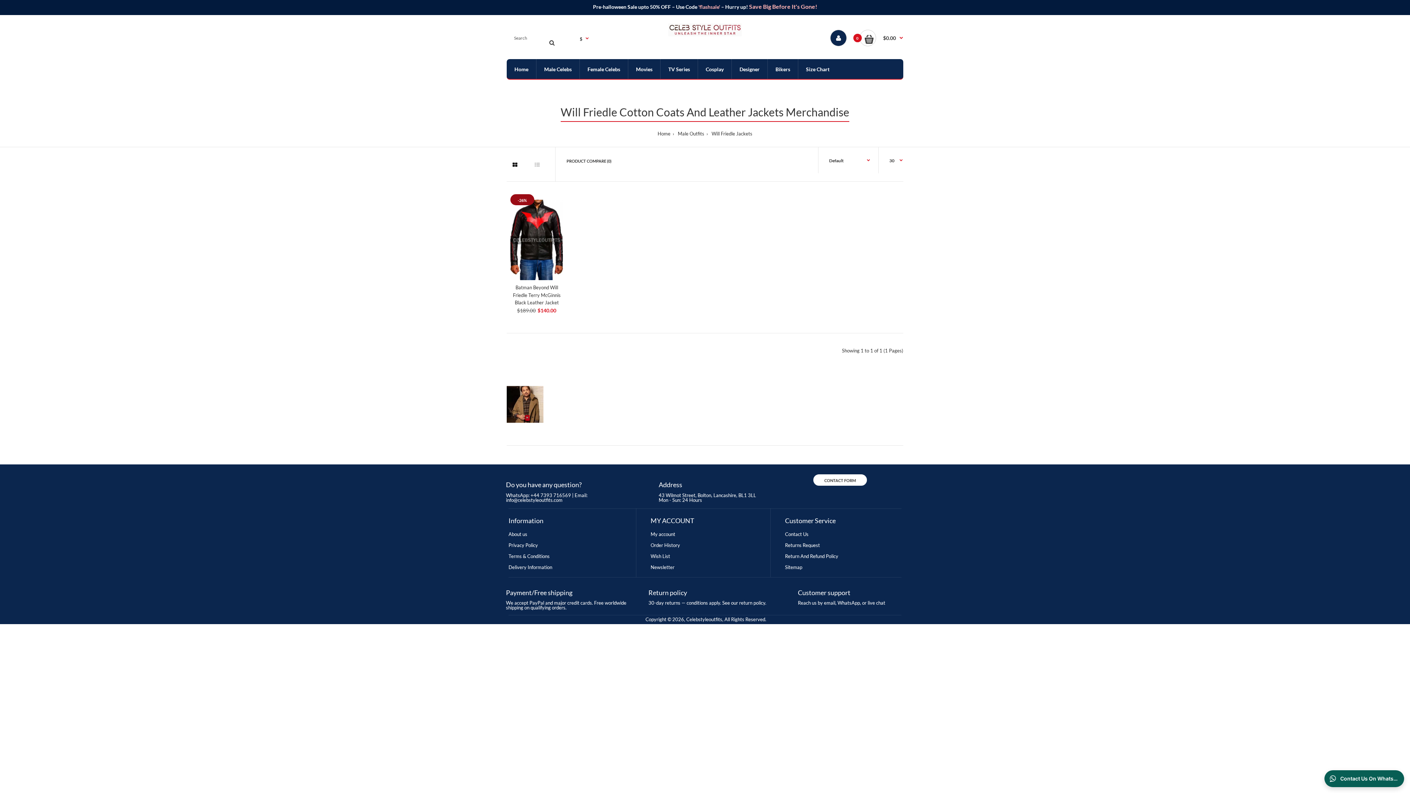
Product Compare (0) (589, 161)
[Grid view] (515, 165)
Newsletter (663, 567)
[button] (881, 38)
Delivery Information (530, 567)
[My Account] (838, 38)
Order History (665, 545)
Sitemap (793, 567)
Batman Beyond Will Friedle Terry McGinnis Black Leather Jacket (537, 295)
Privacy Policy (523, 545)
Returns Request (802, 545)
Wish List (660, 556)
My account (663, 534)
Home (664, 134)
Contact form (840, 480)
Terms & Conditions (529, 556)
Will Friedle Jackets (732, 134)
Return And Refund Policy (811, 556)
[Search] (552, 43)
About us (518, 534)
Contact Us (797, 534)
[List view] (537, 165)
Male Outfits (691, 134)
